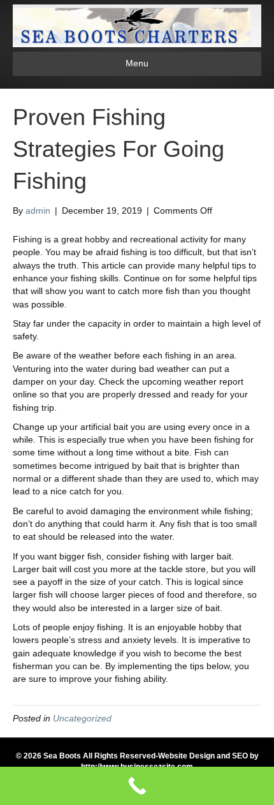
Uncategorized (82, 718)
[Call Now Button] (137, 786)
